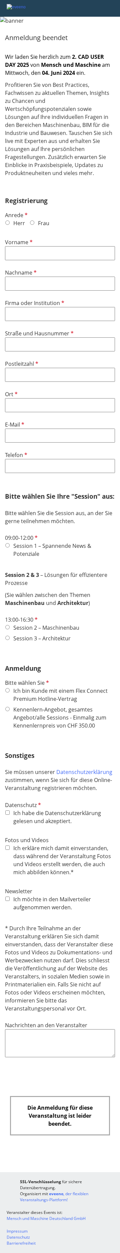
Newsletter (18, 891)
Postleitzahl (21, 363)
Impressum (17, 1231)
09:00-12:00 (20, 537)
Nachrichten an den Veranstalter (46, 1025)
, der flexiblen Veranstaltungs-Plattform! (54, 1197)
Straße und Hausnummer (38, 333)
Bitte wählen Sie (26, 682)
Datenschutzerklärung (84, 772)
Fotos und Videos (27, 840)
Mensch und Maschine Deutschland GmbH (46, 1218)
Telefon (15, 455)
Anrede (15, 215)
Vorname (18, 242)
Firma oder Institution (34, 303)
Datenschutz (22, 805)
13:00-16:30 (20, 619)
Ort (10, 394)
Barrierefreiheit (21, 1243)
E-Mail (14, 424)
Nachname (20, 272)
